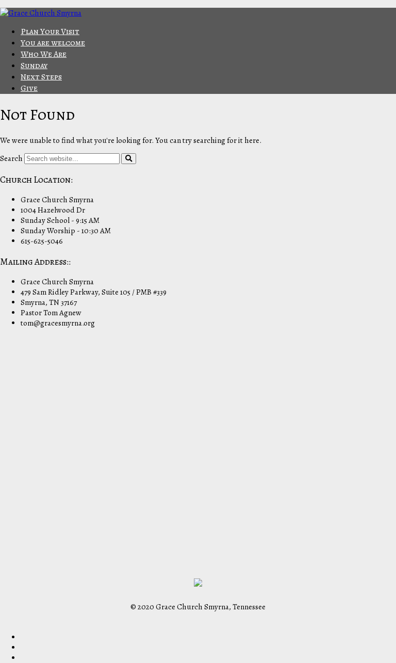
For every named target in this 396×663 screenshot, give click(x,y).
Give (29, 88)
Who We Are (44, 54)
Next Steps (41, 77)
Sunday (34, 65)
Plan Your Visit (50, 31)
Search (11, 158)
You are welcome (53, 42)
